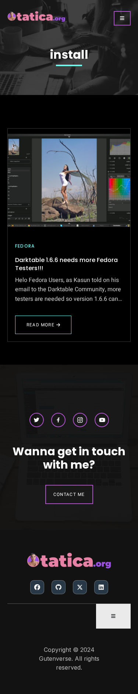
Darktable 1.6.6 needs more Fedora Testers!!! (66, 264)
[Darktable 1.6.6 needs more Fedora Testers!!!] (69, 180)
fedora (25, 246)
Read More (40, 328)
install (69, 55)
